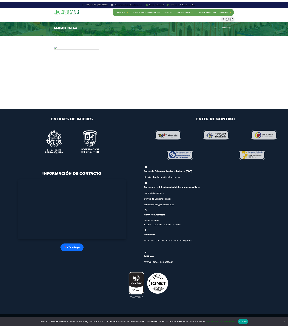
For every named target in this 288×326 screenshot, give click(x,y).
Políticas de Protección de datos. (221, 321)
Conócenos (120, 13)
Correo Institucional (156, 5)
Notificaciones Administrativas (146, 13)
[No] (284, 321)
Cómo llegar (73, 247)
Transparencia (183, 13)
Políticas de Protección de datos (183, 5)
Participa (168, 13)
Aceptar (243, 321)
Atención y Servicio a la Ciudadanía (213, 13)
